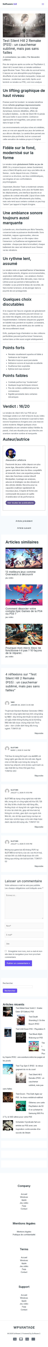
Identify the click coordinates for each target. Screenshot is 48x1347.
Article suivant (24, 528)
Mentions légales (24, 1232)
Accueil (24, 1194)
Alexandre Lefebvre (16, 460)
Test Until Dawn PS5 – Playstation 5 (30, 1029)
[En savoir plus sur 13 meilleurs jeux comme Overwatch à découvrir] (24, 558)
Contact (24, 1209)
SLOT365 (14, 790)
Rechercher (8, 983)
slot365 (14, 748)
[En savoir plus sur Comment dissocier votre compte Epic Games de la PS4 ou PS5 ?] (24, 595)
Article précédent (24, 521)
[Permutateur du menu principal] (42, 4)
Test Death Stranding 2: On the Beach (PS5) (37, 1020)
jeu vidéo (22, 57)
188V (13, 702)
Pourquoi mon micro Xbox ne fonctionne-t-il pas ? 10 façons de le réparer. (24, 650)
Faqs (24, 1206)
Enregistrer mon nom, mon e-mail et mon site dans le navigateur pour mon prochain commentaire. (23, 954)
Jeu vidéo (24, 1203)
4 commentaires (9, 57)
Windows (24, 1197)
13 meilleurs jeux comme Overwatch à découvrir (21, 573)
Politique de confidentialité (24, 1234)
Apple (24, 1200)
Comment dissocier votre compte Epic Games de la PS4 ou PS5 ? (24, 611)
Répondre (39, 733)
